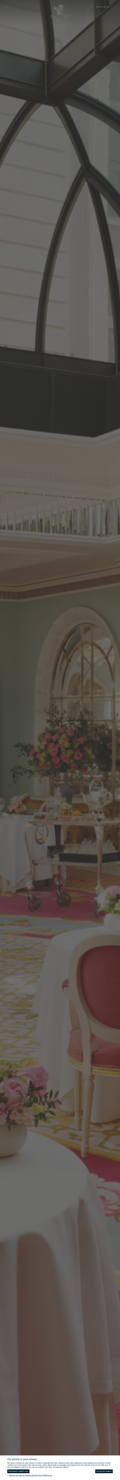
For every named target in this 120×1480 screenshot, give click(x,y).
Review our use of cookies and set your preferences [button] (30, 1475)
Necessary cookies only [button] (18, 1471)
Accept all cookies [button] (104, 1471)
